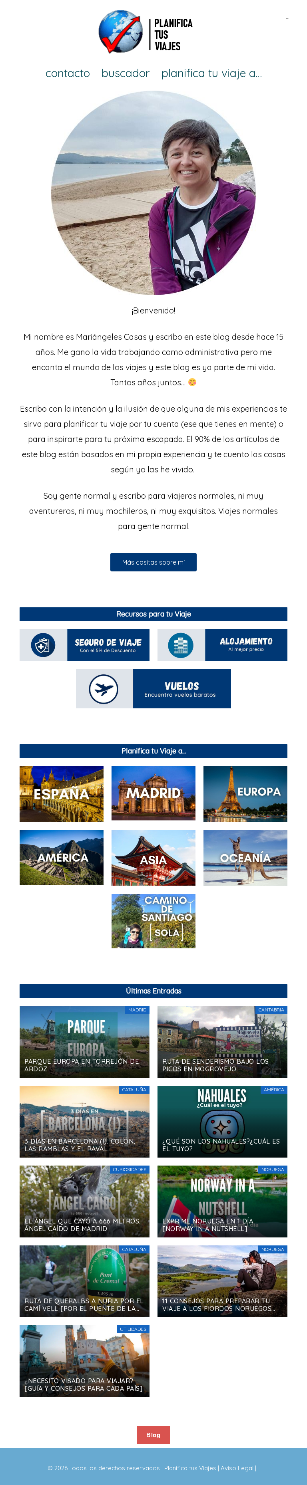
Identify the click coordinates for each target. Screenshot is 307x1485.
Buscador (126, 73)
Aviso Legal (237, 1468)
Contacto (68, 73)
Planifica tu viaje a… (211, 73)
